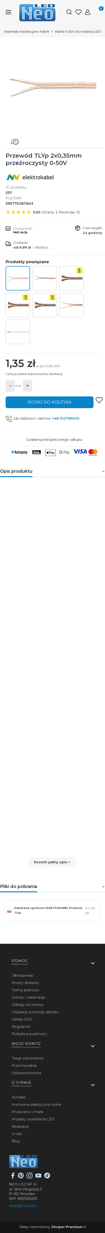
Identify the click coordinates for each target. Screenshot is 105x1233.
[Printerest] (21, 1177)
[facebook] (13, 1177)
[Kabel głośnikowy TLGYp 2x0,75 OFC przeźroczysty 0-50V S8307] (18, 305)
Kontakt (18, 1097)
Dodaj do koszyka (50, 402)
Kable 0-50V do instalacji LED (78, 31)
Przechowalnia (24, 1065)
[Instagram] (29, 1177)
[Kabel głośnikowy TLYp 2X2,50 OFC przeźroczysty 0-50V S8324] (72, 278)
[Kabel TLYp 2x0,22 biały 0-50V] (18, 332)
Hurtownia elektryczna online (37, 1104)
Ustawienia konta (26, 1073)
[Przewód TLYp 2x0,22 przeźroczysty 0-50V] (45, 278)
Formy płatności (25, 990)
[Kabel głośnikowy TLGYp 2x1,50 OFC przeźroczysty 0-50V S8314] (45, 305)
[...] (52, 86)
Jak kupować (23, 975)
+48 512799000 (65, 418)
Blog (16, 1141)
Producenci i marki (27, 1112)
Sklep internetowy (51, 1227)
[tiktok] (47, 1177)
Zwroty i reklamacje (28, 997)
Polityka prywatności (29, 1034)
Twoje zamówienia (27, 1058)
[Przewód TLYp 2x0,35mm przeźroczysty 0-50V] (18, 278)
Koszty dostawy (25, 983)
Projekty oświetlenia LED (33, 1119)
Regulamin (21, 1026)
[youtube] (38, 1177)
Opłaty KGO (22, 1019)
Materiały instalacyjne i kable (26, 31)
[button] (52, 862)
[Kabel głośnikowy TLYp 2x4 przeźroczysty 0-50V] (72, 305)
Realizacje (20, 1126)
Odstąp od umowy (27, 1004)
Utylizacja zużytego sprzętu (35, 1012)
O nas (16, 1134)
